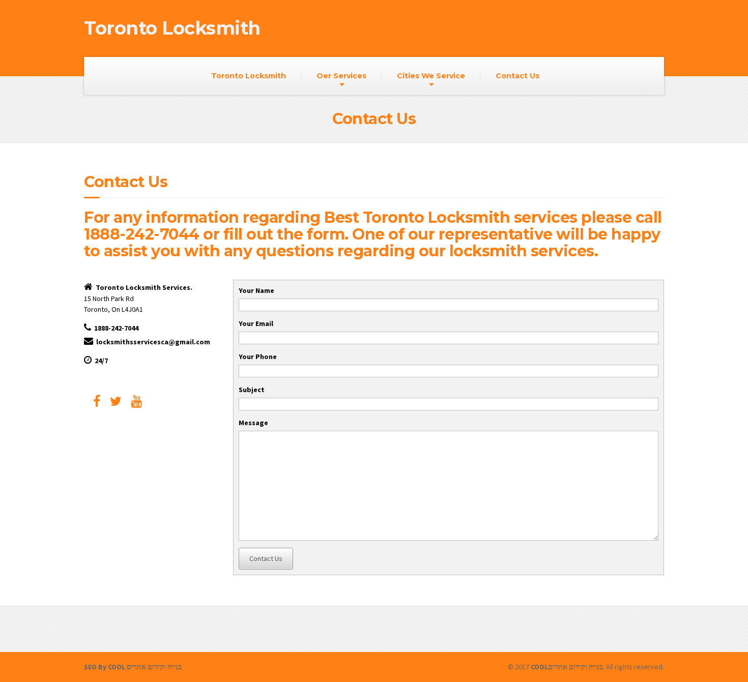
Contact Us (517, 75)
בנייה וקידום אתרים (154, 666)
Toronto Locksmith (248, 75)
